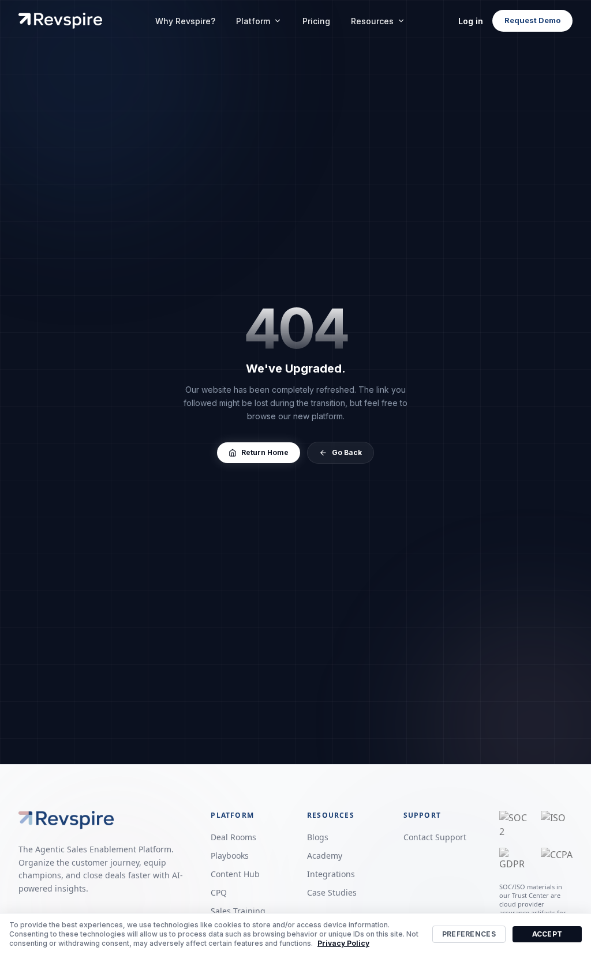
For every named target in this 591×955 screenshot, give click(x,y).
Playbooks (230, 855)
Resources (372, 21)
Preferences (469, 934)
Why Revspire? (185, 21)
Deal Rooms (233, 837)
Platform (253, 21)
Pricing (316, 21)
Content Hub (235, 873)
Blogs (317, 837)
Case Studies (332, 892)
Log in (470, 21)
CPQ (219, 892)
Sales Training (238, 910)
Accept (547, 934)
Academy (324, 855)
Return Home (265, 452)
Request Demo (532, 20)
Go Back (347, 452)
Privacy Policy (343, 943)
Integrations (331, 873)
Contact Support (434, 837)
